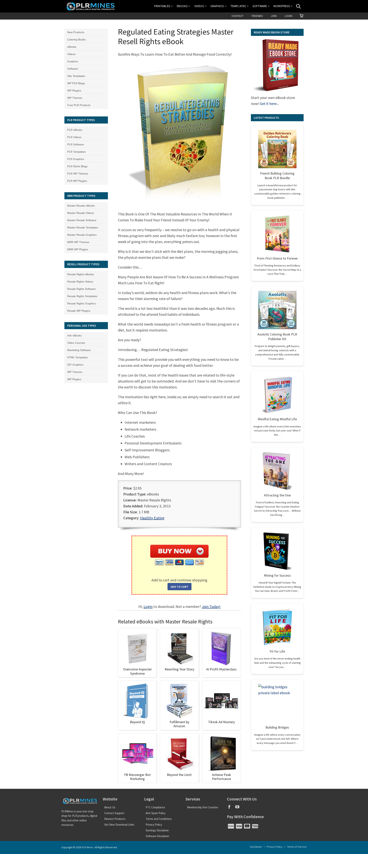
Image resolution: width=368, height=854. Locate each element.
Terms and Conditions (159, 819)
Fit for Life (277, 651)
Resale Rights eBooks (80, 274)
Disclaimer (256, 846)
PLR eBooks (74, 129)
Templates (238, 6)
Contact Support (114, 813)
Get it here (268, 103)
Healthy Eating (152, 517)
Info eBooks (74, 335)
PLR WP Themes (77, 173)
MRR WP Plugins (77, 249)
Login (288, 15)
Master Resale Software (81, 220)
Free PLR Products (78, 105)
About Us (109, 807)
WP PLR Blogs (76, 83)
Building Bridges (277, 727)
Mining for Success (277, 575)
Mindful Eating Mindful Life (277, 419)
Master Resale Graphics (82, 234)
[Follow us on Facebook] (231, 808)
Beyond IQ (137, 722)
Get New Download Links (119, 824)
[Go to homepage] (91, 6)
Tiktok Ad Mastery (221, 722)
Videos (199, 6)
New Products (75, 32)
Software (259, 6)
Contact (237, 15)
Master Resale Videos (80, 212)
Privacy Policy (154, 824)
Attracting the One (277, 495)
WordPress (281, 6)
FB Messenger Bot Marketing (137, 776)
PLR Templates (76, 151)
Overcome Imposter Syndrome (137, 671)
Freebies (257, 15)
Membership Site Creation (202, 807)
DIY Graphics (75, 364)
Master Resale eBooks (81, 205)
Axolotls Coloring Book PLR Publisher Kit (277, 336)
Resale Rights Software (81, 288)
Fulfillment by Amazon (179, 724)
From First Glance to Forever (277, 258)
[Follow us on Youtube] (238, 808)
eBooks (182, 6)
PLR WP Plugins (77, 180)
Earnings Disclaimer (157, 830)
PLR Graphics (75, 159)
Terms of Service (297, 846)
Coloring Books (76, 39)
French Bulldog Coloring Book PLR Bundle (277, 175)
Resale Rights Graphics (81, 303)
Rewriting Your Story (179, 669)
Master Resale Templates (82, 227)
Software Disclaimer (157, 836)
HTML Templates (77, 357)
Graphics (217, 6)
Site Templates (76, 75)
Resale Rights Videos (80, 281)
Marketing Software (79, 350)
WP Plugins (74, 90)
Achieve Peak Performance (221, 776)
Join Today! (211, 606)
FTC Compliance (155, 807)
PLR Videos (74, 137)
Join (274, 15)
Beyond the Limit (179, 774)
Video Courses (76, 342)
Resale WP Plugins (78, 310)
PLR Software (75, 144)
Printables (162, 6)
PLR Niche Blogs (77, 166)
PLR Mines (87, 847)
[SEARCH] (298, 6)
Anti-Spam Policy (156, 813)
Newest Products (115, 819)
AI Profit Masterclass (221, 669)
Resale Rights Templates (82, 296)
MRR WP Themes (78, 242)
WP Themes (74, 97)
